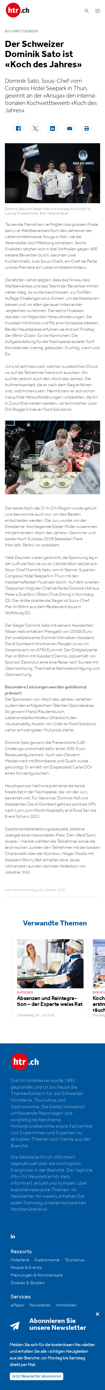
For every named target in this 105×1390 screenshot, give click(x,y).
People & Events (26, 1267)
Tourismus (75, 1260)
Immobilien (66, 1305)
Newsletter (40, 1305)
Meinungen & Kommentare (37, 1275)
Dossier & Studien (28, 1282)
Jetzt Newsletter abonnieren (36, 1376)
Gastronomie (47, 1260)
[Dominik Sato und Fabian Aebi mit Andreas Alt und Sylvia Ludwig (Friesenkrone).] (52, 173)
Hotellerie (20, 1260)
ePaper (17, 1305)
